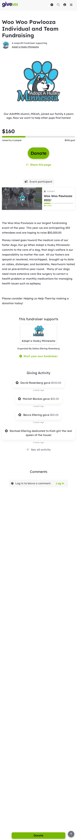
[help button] (71, 834)
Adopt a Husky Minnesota (25, 46)
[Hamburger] (71, 4)
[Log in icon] (64, 4)
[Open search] (58, 4)
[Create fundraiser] (52, 4)
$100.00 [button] (56, 382)
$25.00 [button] (54, 398)
